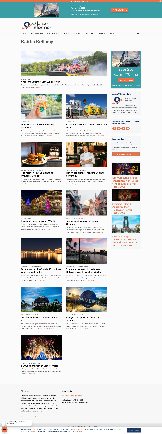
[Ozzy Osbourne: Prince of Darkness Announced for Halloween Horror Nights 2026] (126, 173)
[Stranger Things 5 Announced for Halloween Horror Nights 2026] (126, 199)
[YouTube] (128, 128)
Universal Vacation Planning (44, 33)
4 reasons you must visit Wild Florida (40, 81)
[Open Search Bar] (138, 33)
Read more (38, 87)
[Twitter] (123, 128)
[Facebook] (114, 128)
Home (25, 33)
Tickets (99, 33)
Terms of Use (24, 417)
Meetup (89, 33)
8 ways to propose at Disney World (39, 365)
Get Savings (120, 10)
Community (77, 33)
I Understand (134, 430)
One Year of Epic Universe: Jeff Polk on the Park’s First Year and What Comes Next (125, 241)
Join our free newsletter (126, 154)
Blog (65, 33)
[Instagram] (119, 128)
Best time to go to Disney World (38, 220)
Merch (111, 33)
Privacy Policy (33, 417)
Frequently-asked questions (72, 396)
